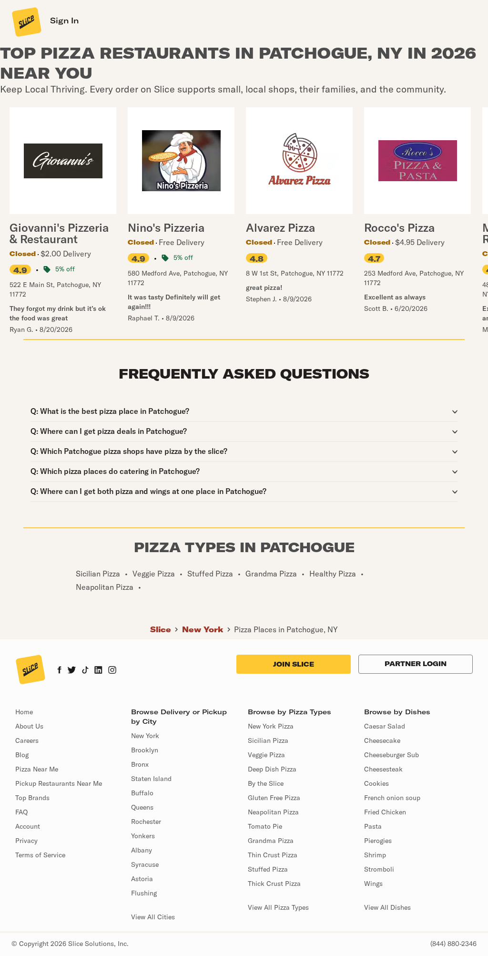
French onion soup (392, 797)
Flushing (144, 893)
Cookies (376, 783)
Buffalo (142, 793)
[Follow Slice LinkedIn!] (98, 671)
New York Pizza (271, 726)
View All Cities (153, 917)
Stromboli (379, 869)
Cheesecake (382, 740)
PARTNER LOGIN (416, 663)
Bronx (140, 764)
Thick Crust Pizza (274, 883)
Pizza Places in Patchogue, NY (286, 629)
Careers (27, 740)
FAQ (21, 812)
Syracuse (145, 864)
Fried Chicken (385, 812)
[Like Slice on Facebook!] (59, 671)
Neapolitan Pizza (273, 812)
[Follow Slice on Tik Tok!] (85, 671)
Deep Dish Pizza (272, 769)
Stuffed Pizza (268, 869)
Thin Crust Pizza (272, 855)
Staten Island (151, 778)
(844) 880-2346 (453, 943)
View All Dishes (387, 907)
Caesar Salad (384, 726)
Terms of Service (40, 855)
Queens (142, 807)
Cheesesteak (383, 769)
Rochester (146, 821)
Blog (22, 754)
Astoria (142, 878)
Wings (373, 883)
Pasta (373, 826)
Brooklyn (144, 750)
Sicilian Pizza (268, 740)
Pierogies (378, 840)
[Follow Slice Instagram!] (112, 671)
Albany (141, 850)
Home (24, 712)
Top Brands (32, 797)
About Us (29, 726)
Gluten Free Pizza (274, 797)
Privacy (26, 840)
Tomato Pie (265, 826)
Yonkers (143, 836)
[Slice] (25, 21)
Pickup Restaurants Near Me (58, 783)
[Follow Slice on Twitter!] (71, 671)
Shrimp (375, 855)
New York (203, 629)
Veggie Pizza (266, 754)
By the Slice (266, 783)
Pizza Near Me (36, 769)
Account (27, 826)
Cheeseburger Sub (391, 754)
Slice (160, 629)
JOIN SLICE (293, 664)
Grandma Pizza (271, 840)
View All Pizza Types (278, 907)
